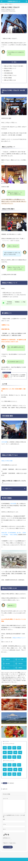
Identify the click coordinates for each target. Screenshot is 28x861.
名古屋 (10, 752)
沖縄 (19, 757)
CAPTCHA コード (6, 837)
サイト (4, 829)
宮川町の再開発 (8, 77)
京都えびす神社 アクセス (10, 75)
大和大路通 (4, 442)
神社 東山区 (12, 783)
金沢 (14, 747)
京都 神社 (5, 783)
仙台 (9, 747)
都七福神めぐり (8, 70)
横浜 (5, 752)
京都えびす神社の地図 (6, 460)
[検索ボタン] (26, 1)
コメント (5, 798)
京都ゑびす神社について (10, 68)
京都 (15, 752)
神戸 (5, 757)
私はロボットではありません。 (10, 842)
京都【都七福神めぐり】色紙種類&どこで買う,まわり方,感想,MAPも (18, 376)
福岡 (14, 757)
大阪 (20, 752)
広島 (9, 757)
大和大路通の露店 (8, 73)
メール (4, 824)
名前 (4, 819)
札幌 (5, 747)
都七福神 (4, 333)
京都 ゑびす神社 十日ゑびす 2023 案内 (13, 66)
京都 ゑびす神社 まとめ (10, 80)
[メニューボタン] (1, 1)
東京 (19, 747)
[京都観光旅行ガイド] (14, 1)
